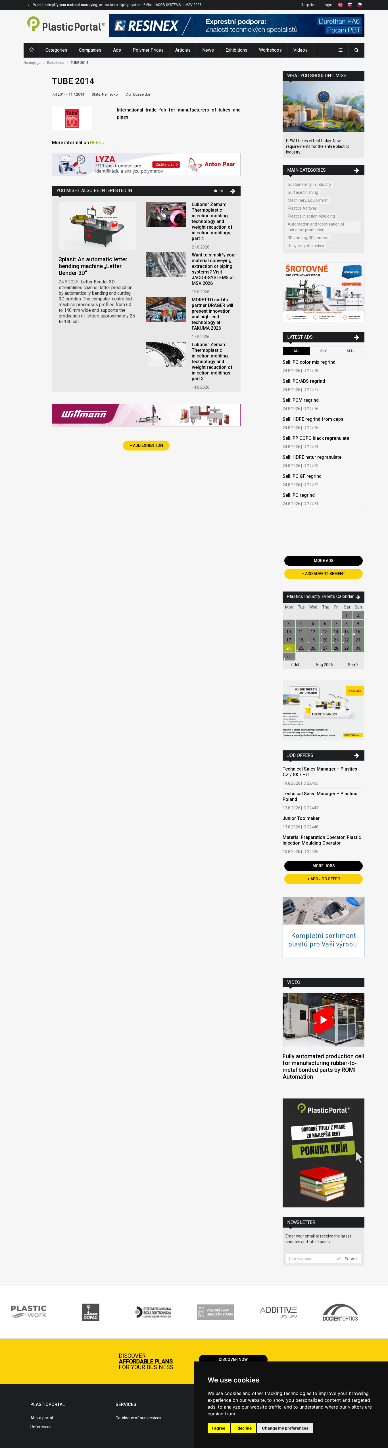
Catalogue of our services (138, 1418)
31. (289, 656)
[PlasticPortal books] (323, 1153)
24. (289, 648)
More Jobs (323, 866)
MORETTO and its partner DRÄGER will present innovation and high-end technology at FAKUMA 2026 (212, 314)
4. (301, 623)
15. (347, 632)
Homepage (32, 63)
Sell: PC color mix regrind (309, 362)
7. (336, 623)
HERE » (97, 142)
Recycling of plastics (306, 245)
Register (308, 5)
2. (358, 615)
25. (301, 648)
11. (301, 632)
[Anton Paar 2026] (146, 165)
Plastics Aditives (302, 208)
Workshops (270, 50)
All (296, 351)
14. (336, 632)
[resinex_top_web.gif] (236, 26)
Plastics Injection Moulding (311, 216)
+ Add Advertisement (323, 573)
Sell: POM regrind (301, 400)
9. (358, 623)
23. (358, 640)
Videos (300, 50)
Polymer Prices (148, 50)
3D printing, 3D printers (308, 237)
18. (301, 640)
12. (313, 632)
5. (313, 623)
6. (325, 623)
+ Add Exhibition (146, 445)
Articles (183, 50)
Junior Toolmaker (301, 818)
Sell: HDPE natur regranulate (312, 457)
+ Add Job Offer (323, 879)
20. (325, 640)
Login (327, 5)
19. (313, 640)
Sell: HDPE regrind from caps (313, 419)
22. (347, 640)
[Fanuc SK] (323, 711)
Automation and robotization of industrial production (316, 227)
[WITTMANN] (146, 417)
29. (347, 648)
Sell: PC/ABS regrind (304, 381)
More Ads (323, 560)
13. (325, 632)
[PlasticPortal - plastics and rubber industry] (66, 26)
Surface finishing (303, 192)
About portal (41, 1418)
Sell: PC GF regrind (302, 476)
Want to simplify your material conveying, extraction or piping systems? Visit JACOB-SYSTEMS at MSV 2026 (214, 269)
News (208, 50)
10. (289, 632)
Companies (90, 50)
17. (289, 640)
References (40, 1426)
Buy (323, 351)
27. (325, 648)
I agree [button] (218, 1428)
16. (358, 632)
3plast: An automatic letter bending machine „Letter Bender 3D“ (93, 266)
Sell (350, 351)
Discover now (233, 1359)
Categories (56, 50)
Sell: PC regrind (299, 495)
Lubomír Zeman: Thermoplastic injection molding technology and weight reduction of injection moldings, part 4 (212, 221)
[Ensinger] (323, 933)
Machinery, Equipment (307, 200)
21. (336, 640)
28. (336, 648)
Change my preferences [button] (285, 1428)
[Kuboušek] (323, 293)
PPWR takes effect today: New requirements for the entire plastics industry (317, 146)
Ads (117, 50)
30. (358, 648)
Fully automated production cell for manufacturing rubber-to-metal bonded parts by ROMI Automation (323, 1066)
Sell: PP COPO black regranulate (316, 438)
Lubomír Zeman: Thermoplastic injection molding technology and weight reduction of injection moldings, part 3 (212, 361)
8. (347, 623)
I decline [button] (243, 1428)
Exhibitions (236, 50)
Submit (350, 1258)
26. (313, 648)
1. (347, 615)
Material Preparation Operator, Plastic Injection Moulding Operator (322, 840)
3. (289, 623)
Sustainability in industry (309, 184)
